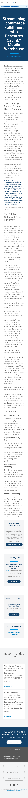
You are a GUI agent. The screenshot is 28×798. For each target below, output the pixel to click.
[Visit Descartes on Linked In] (10, 785)
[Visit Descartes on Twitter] (17, 785)
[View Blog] (7, 785)
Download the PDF (13, 544)
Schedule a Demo (14, 742)
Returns (7, 570)
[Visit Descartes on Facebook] (20, 785)
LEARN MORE (8, 716)
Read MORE (7, 686)
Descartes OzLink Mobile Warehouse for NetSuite (12, 753)
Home (9, 56)
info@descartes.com (14, 778)
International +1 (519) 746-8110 (14, 772)
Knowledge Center (16, 56)
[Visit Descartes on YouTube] (14, 785)
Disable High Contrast (16, 790)
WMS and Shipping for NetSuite (10, 758)
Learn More (14, 614)
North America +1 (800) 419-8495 (14, 766)
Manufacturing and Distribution (14, 633)
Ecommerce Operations (10, 7)
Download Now (14, 581)
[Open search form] (26, 2)
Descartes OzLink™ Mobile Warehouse (12, 756)
